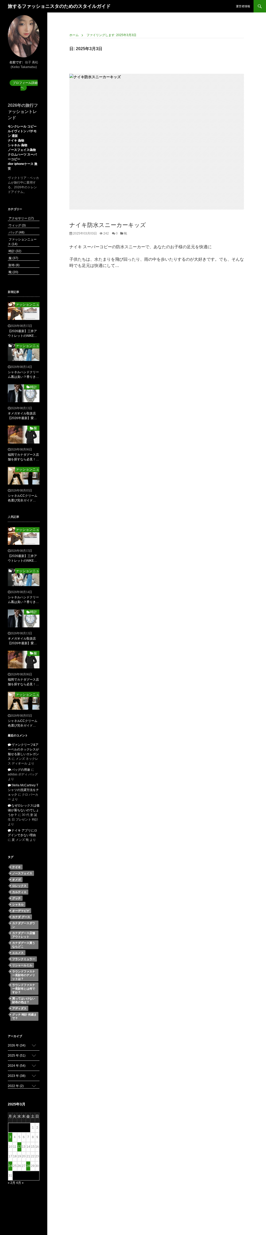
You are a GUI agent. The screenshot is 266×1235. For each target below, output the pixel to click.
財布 (13, 265)
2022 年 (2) (16, 1086)
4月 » (20, 1183)
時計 (14, 251)
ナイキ (16, 867)
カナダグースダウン (23, 925)
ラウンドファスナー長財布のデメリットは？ (23, 975)
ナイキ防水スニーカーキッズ (107, 225)
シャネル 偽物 (17, 145)
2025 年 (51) (16, 1055)
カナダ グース (21, 916)
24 (10, 1166)
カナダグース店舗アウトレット (23, 934)
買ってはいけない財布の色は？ (23, 1000)
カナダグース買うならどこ (23, 944)
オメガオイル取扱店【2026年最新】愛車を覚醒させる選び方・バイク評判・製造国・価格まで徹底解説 (23, 416)
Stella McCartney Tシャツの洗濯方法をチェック (23, 789)
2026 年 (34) (16, 1045)
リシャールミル (22, 965)
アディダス (19, 1008)
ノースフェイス (22, 873)
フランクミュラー (23, 959)
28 (28, 1166)
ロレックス (19, 885)
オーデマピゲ (20, 910)
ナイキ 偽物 (16, 140)
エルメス (18, 952)
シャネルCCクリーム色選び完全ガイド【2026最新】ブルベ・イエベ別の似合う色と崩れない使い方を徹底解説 (23, 498)
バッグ (16, 232)
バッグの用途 (20, 769)
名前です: (16, 62)
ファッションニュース (27, 304)
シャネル (18, 904)
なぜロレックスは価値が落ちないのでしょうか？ (23, 810)
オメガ (16, 879)
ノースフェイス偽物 (22, 150)
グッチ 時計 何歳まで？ (24, 1016)
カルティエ (19, 892)
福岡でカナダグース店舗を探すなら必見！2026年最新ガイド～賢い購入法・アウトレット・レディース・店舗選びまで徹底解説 (23, 457)
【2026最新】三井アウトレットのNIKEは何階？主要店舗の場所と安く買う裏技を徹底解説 (23, 333)
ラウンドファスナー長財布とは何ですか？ (23, 988)
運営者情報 (243, 6)
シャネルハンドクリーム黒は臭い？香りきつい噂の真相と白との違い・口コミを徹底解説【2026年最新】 (23, 374)
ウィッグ (17, 225)
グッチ (16, 898)
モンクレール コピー (22, 126)
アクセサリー (21, 218)
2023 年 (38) (16, 1076)
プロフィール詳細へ (25, 85)
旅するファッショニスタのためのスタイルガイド (59, 6)
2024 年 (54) (16, 1066)
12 (19, 1147)
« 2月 (11, 1183)
